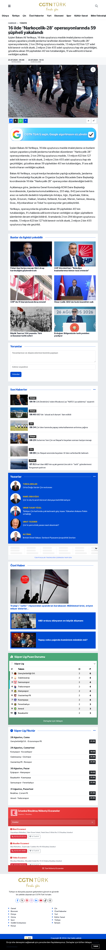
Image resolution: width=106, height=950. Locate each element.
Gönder (16, 374)
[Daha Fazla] (25, 121)
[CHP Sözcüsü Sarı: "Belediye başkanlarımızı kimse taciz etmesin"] (75, 254)
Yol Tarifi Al (35, 836)
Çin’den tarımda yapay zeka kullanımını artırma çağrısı (58, 427)
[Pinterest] (27, 900)
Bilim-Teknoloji (98, 16)
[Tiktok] (45, 900)
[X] (22, 900)
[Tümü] (94, 390)
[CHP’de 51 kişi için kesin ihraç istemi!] (31, 288)
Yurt (49, 16)
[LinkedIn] (36, 900)
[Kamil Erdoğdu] (15, 498)
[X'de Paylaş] (15, 121)
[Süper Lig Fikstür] (94, 731)
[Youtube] (41, 900)
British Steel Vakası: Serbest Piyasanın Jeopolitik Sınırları (49, 538)
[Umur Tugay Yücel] (15, 511)
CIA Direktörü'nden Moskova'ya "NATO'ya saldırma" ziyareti (61, 402)
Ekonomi (58, 16)
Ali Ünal (27, 534)
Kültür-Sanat (81, 16)
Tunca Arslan (30, 484)
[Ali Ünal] (15, 536)
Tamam (95, 946)
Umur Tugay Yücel (32, 508)
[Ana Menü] (9, 6)
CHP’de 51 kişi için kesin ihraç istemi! (28, 302)
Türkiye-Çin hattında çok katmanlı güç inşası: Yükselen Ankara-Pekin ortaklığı (55, 512)
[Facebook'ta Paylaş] (11, 121)
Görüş (13, 917)
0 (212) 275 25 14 (20, 836)
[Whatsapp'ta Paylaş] (20, 121)
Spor (68, 16)
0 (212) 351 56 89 (20, 851)
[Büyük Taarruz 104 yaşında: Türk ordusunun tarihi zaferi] (31, 319)
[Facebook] (17, 900)
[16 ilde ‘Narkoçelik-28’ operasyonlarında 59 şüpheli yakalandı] (53, 91)
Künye (13, 926)
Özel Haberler (36, 16)
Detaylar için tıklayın (53, 721)
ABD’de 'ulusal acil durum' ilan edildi (50, 414)
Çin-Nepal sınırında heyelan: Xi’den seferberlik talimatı (58, 453)
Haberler (12, 23)
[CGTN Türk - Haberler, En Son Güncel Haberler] (53, 6)
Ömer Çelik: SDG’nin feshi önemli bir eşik (73, 302)
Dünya (5, 16)
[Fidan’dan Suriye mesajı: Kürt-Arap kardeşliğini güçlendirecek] (31, 254)
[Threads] (50, 900)
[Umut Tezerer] (15, 523)
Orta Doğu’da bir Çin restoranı (37, 487)
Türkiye (16, 16)
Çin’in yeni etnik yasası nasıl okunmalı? (41, 525)
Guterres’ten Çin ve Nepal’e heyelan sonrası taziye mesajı (60, 440)
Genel (13, 908)
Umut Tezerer (30, 522)
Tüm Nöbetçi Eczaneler (54, 868)
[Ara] (96, 6)
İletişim (57, 923)
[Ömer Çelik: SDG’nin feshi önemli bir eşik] (75, 288)
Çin (24, 16)
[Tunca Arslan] (15, 486)
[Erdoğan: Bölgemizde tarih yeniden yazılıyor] (75, 319)
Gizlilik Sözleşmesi (18, 923)
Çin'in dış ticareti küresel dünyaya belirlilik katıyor (46, 500)
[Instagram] (31, 900)
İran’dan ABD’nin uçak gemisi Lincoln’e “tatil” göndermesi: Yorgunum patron (60, 466)
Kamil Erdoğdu (31, 497)
